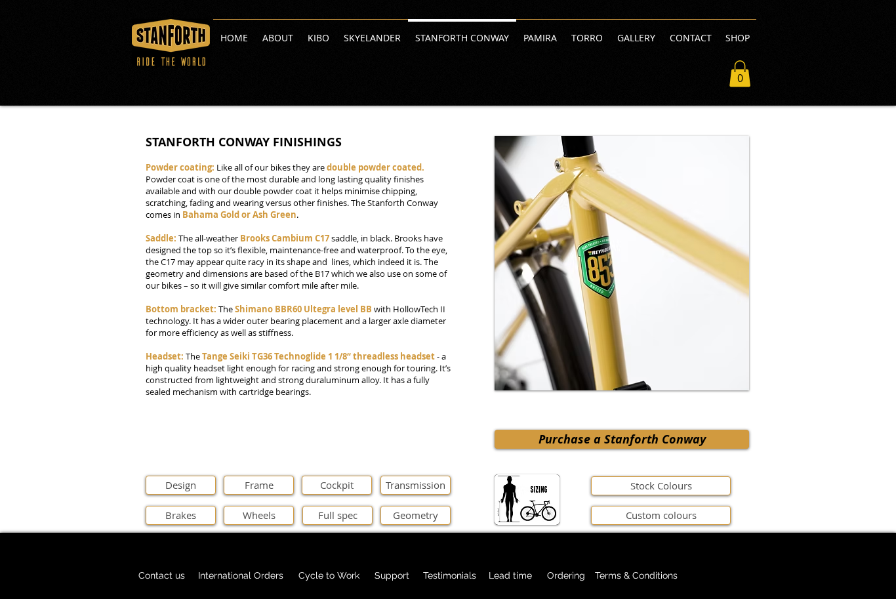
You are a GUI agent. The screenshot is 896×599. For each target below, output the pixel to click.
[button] (740, 73)
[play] (721, 379)
